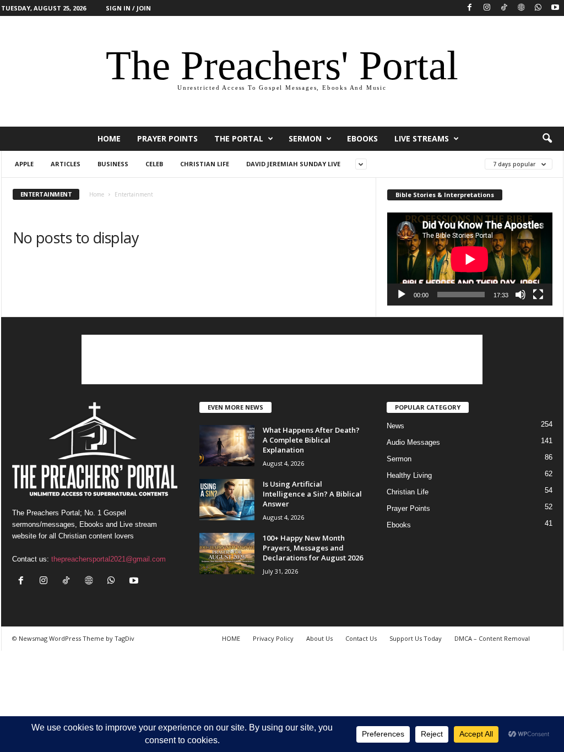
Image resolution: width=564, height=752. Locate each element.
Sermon (305, 138)
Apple (24, 164)
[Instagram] (487, 8)
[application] (469, 259)
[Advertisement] (282, 359)
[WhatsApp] (538, 8)
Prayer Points (167, 138)
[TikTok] (504, 8)
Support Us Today (415, 638)
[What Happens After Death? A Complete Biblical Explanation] (226, 445)
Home (96, 194)
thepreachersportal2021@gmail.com (108, 559)
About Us (319, 638)
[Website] (521, 8)
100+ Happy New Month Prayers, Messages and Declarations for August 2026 (313, 548)
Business (112, 164)
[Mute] (520, 294)
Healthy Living (409, 475)
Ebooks (362, 138)
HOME (109, 138)
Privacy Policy (273, 638)
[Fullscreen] (538, 294)
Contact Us (361, 638)
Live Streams (421, 138)
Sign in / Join (128, 8)
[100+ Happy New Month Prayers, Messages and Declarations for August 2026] (226, 553)
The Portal (238, 138)
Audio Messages (413, 442)
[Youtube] (555, 8)
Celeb (154, 164)
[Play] (401, 294)
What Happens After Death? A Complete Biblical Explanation (311, 440)
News (395, 426)
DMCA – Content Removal (492, 638)
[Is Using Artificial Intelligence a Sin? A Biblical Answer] (226, 499)
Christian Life (204, 164)
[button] (547, 139)
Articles (65, 164)
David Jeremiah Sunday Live (293, 164)
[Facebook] (469, 8)
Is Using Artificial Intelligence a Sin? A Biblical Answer (312, 494)
